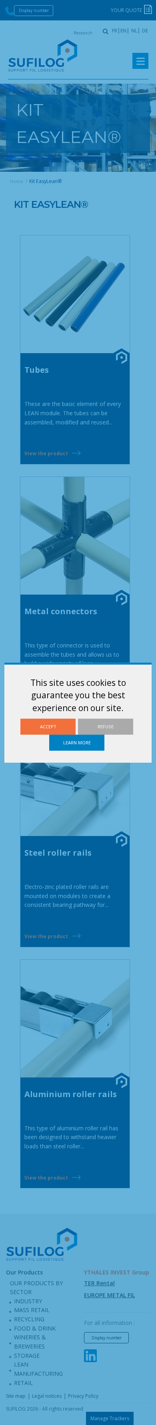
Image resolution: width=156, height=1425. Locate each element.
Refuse (106, 726)
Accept (48, 726)
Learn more (77, 743)
